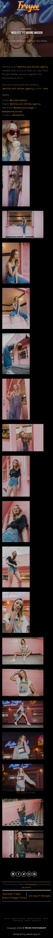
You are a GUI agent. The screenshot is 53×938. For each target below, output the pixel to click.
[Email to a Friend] (29, 874)
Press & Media (34, 918)
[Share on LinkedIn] (39, 874)
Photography (26, 29)
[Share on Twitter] (23, 874)
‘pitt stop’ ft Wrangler (39, 895)
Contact (36, 920)
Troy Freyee (41, 41)
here (45, 88)
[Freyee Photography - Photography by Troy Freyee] (28, 6)
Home (6, 918)
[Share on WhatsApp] (13, 874)
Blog (45, 918)
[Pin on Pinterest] (34, 874)
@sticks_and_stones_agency (33, 66)
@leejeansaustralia (12, 111)
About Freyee (18, 918)
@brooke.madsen (19, 100)
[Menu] (4, 6)
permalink (26, 887)
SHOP (27, 920)
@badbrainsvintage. (24, 107)
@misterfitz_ (18, 115)
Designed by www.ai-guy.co (26, 934)
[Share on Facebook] (18, 874)
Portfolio (18, 920)
